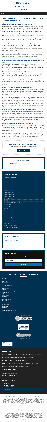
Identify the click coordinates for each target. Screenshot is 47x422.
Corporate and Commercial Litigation (12, 202)
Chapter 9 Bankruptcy (9, 192)
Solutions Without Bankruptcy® (11, 225)
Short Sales (6, 223)
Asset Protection (7, 179)
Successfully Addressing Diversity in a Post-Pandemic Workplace (17, 357)
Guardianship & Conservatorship (11, 212)
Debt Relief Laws (8, 206)
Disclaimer (32, 396)
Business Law (7, 184)
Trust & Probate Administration (11, 227)
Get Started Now (23, 150)
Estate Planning (7, 208)
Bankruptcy (6, 181)
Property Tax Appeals (9, 217)
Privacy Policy (38, 396)
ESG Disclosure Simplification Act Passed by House (14, 360)
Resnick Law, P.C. (23, 3)
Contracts (6, 200)
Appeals (6, 188)
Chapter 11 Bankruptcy (9, 194)
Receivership (7, 221)
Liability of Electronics (7, 299)
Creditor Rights (7, 204)
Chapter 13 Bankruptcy (9, 196)
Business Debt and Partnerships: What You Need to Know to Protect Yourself (20, 363)
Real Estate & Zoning (8, 219)
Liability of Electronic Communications (12, 215)
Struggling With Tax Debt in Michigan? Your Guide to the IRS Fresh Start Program (21, 354)
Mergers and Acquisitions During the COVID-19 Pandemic (15, 366)
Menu (4, 13)
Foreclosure (6, 210)
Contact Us (7, 389)
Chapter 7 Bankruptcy (9, 190)
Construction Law (8, 198)
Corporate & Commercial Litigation (9, 291)
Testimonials (7, 186)
